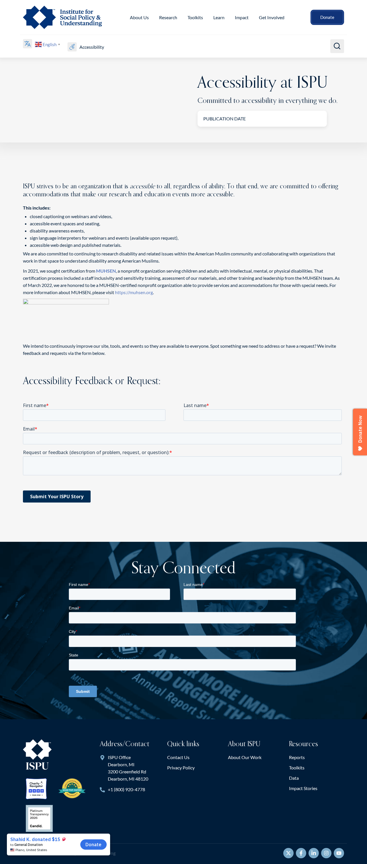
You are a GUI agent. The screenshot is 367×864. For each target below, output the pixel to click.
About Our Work (244, 757)
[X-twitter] (288, 853)
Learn (219, 17)
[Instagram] (326, 853)
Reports (297, 757)
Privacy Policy (181, 767)
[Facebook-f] (301, 853)
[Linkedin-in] (314, 853)
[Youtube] (339, 853)
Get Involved (271, 17)
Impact (242, 17)
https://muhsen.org (134, 292)
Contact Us (178, 757)
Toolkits (296, 767)
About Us (139, 17)
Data (294, 778)
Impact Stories (303, 788)
